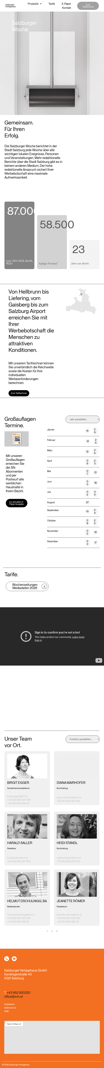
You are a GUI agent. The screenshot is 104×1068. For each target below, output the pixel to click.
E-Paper (66, 3)
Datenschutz (10, 1007)
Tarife (51, 3)
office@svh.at (13, 997)
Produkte (33, 3)
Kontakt (66, 7)
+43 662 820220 (18, 993)
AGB (6, 1011)
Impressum (9, 1004)
